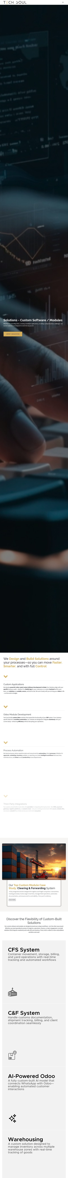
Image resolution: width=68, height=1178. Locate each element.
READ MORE (12, 900)
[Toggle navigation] (63, 2)
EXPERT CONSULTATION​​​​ (12, 334)
